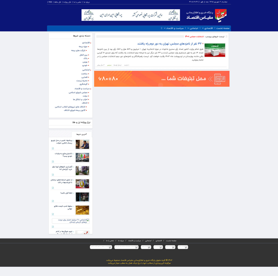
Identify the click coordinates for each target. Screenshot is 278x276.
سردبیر (109, 65)
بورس (85, 62)
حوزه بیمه (83, 46)
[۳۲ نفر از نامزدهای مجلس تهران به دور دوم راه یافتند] (214, 50)
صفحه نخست (222, 28)
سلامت (84, 73)
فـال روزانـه (67, 2)
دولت (85, 96)
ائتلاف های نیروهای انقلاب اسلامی (70, 107)
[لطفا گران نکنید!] (82, 196)
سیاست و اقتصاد (175, 28)
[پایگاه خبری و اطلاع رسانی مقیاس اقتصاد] (206, 15)
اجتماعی (194, 28)
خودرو (84, 65)
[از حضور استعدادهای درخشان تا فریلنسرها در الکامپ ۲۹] (82, 183)
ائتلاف (84, 103)
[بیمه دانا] (158, 247)
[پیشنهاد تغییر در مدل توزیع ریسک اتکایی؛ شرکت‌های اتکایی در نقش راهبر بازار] (82, 144)
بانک (85, 58)
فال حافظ (57, 2)
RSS (50, 2)
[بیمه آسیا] (183, 247)
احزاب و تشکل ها (80, 99)
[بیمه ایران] (146, 247)
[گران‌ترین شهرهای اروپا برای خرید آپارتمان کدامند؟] (82, 170)
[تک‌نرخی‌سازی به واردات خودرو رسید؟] (82, 157)
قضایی (84, 77)
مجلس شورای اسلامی (78, 92)
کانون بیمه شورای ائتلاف (74, 110)
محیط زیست (81, 80)
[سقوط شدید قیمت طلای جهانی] (82, 209)
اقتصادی (208, 28)
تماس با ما (77, 2)
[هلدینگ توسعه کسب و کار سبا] (126, 247)
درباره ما (87, 2)
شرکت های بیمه (78, 50)
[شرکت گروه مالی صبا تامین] (101, 247)
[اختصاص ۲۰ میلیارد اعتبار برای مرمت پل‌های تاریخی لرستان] (70, 220)
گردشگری (83, 84)
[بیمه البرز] (170, 247)
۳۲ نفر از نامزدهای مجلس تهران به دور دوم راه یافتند (169, 43)
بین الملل (83, 55)
